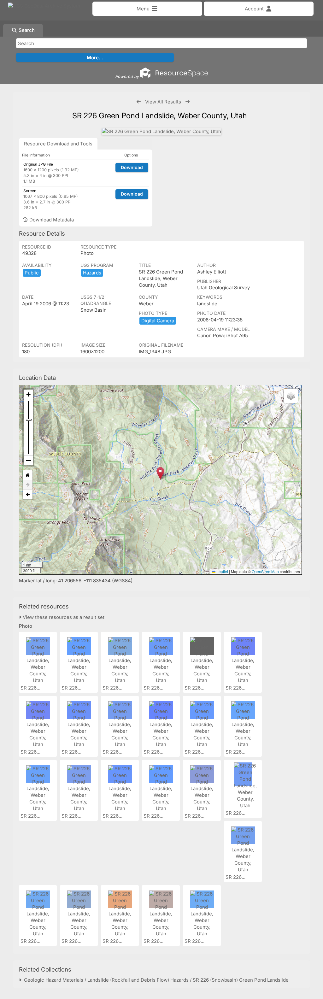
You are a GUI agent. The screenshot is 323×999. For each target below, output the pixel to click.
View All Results (163, 102)
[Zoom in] (28, 394)
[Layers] (291, 396)
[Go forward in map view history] (27, 485)
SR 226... (31, 688)
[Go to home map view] (27, 475)
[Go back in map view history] (27, 494)
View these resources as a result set (62, 617)
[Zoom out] (28, 460)
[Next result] (187, 101)
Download (132, 167)
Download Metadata (51, 220)
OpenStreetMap (265, 571)
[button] (160, 473)
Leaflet (221, 571)
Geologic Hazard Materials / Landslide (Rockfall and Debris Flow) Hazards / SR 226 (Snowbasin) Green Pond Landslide (155, 980)
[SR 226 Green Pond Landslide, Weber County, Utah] (161, 131)
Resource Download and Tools (58, 144)
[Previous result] (138, 101)
